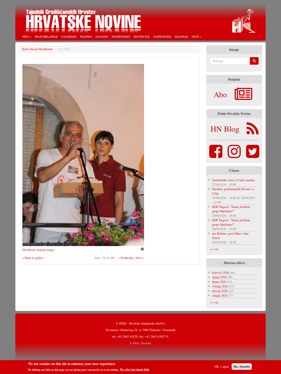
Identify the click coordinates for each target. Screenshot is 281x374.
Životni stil (142, 37)
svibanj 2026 (220, 286)
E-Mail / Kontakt (140, 343)
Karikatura (162, 37)
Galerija (181, 37)
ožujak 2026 (219, 295)
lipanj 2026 (219, 282)
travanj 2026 (220, 291)
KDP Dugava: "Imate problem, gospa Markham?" (231, 209)
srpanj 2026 (219, 277)
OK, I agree (221, 366)
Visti (25, 37)
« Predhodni (125, 258)
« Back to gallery (33, 258)
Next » (140, 258)
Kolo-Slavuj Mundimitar (37, 49)
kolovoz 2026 (220, 272)
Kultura (101, 37)
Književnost (121, 37)
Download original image (38, 250)
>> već (214, 249)
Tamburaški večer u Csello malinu (233, 180)
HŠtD (196, 37)
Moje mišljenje (46, 37)
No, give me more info (134, 369)
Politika (86, 37)
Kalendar (68, 37)
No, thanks (242, 366)
